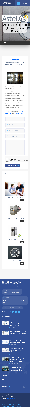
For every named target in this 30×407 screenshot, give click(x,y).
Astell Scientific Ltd (15, 24)
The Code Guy (11, 398)
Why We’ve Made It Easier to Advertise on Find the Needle (17, 341)
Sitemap (20, 405)
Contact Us (5, 405)
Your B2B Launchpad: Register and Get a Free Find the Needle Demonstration (17, 359)
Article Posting (13, 405)
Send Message (11, 165)
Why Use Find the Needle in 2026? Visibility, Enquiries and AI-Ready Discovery (17, 323)
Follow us (5, 386)
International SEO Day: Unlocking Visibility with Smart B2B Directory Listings (17, 369)
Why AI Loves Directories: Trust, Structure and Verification (16, 350)
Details (21, 199)
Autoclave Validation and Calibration (16, 261)
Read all (4, 375)
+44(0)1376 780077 (14, 307)
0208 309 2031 (16, 28)
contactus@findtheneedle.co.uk (12, 292)
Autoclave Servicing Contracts (14, 197)
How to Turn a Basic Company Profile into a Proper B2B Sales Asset (17, 333)
